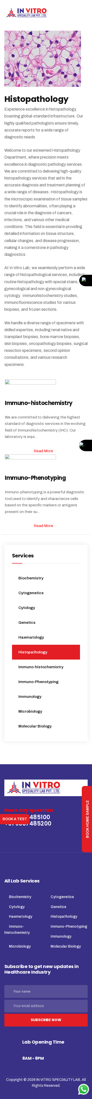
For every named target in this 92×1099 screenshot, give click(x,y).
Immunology (29, 697)
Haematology (31, 637)
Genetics (27, 622)
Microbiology (30, 711)
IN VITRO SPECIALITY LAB (58, 1080)
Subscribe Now (46, 1019)
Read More (43, 451)
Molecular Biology (35, 726)
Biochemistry (30, 578)
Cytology (26, 608)
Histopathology (32, 652)
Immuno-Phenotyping (38, 682)
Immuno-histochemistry (40, 667)
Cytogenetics (31, 593)
